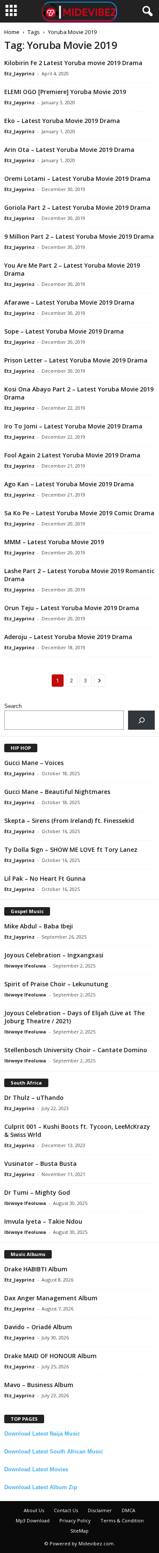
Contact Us (66, 1510)
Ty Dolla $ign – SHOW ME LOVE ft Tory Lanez (70, 849)
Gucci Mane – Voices (34, 763)
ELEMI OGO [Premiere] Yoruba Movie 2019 (65, 92)
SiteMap (79, 1530)
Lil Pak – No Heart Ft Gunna (45, 878)
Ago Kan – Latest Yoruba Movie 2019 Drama (69, 484)
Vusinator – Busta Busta (40, 1163)
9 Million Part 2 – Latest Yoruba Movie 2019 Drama (79, 236)
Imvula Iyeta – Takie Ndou (43, 1221)
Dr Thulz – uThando (34, 1097)
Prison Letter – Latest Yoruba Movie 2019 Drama (76, 360)
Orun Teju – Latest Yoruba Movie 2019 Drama (71, 608)
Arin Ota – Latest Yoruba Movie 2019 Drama (69, 150)
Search (13, 706)
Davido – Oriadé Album (38, 1327)
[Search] (141, 720)
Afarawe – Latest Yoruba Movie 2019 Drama (69, 302)
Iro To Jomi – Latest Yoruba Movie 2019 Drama (73, 426)
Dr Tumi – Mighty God (37, 1192)
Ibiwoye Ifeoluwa (25, 965)
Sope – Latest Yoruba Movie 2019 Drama (64, 331)
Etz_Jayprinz (19, 73)
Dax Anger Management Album (51, 1298)
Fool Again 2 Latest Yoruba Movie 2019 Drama (72, 455)
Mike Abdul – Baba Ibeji (38, 926)
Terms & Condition (122, 1520)
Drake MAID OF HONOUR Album (50, 1356)
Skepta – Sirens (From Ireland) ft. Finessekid (69, 820)
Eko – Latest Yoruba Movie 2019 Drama (62, 121)
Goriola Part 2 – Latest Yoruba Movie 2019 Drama (77, 207)
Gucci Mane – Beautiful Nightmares (57, 792)
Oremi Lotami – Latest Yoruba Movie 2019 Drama (77, 178)
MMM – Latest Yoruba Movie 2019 (54, 542)
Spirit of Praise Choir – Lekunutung (56, 984)
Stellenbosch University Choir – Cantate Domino (75, 1050)
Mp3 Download (33, 1520)
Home (12, 32)
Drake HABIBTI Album (35, 1269)
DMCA (128, 1510)
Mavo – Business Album (38, 1385)
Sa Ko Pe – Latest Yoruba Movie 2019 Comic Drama (79, 513)
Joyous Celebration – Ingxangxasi (53, 955)
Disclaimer (100, 1510)
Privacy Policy (75, 1520)
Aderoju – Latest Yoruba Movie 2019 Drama (68, 637)
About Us (34, 1510)
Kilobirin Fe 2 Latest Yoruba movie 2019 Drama (73, 63)
